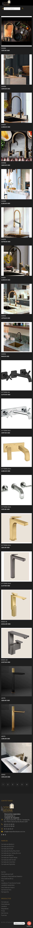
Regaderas (4, 908)
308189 (3, 201)
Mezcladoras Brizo (7, 878)
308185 (3, 48)
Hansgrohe (5, 892)
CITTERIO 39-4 (6, 469)
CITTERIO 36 (5, 392)
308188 (3, 163)
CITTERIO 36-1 (6, 430)
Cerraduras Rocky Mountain (10, 851)
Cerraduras (4, 902)
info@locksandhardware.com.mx (14, 831)
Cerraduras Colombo (8, 862)
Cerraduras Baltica (7, 855)
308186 (3, 86)
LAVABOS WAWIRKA (7, 885)
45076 (3, 698)
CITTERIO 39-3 (6, 583)
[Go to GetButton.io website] (29, 926)
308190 (3, 239)
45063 (3, 774)
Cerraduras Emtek (7, 848)
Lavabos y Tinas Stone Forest (10, 883)
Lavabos (4, 906)
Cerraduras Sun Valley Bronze (11, 853)
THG (2, 881)
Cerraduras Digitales (8, 864)
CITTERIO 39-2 (6, 545)
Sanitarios (4, 913)
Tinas (3, 911)
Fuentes (4, 915)
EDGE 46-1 (4, 660)
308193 (3, 354)
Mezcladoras (5, 904)
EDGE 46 (4, 621)
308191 (3, 277)
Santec (3, 872)
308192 (3, 316)
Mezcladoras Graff (7, 874)
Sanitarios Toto (6, 889)
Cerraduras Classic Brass (9, 857)
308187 (3, 124)
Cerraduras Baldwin (7, 844)
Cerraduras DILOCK (7, 846)
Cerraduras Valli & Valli (8, 860)
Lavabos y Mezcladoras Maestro (11, 876)
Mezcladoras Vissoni (8, 887)
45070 (3, 736)
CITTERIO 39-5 (6, 507)
